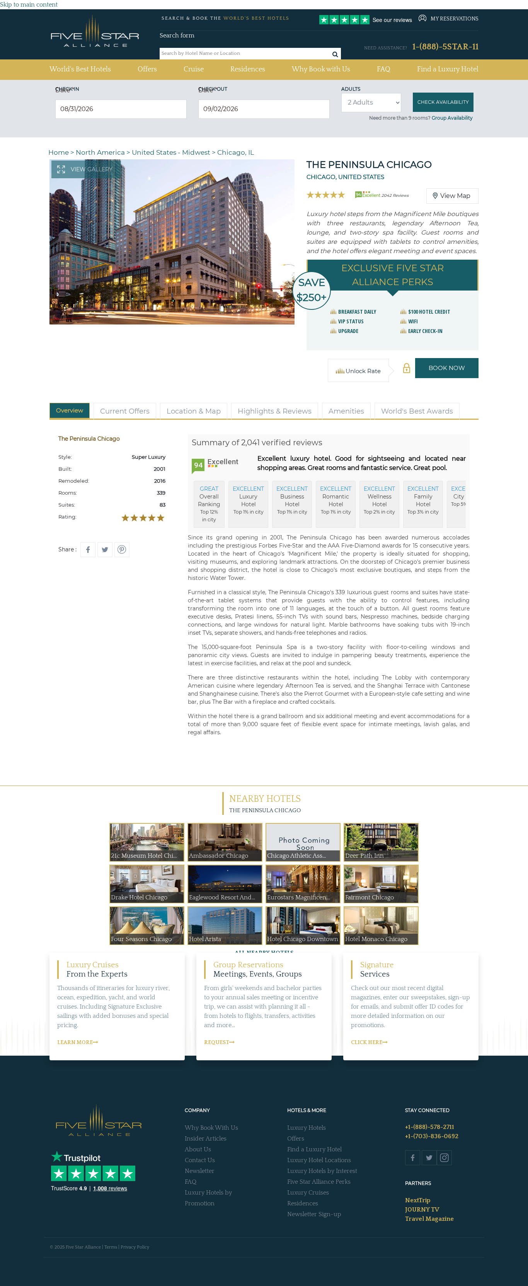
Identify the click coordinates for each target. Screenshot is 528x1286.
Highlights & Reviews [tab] (275, 411)
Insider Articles (206, 1138)
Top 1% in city (248, 500)
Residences (247, 69)
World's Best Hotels (80, 69)
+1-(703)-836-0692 (431, 1136)
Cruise (194, 69)
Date (64, 90)
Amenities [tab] (346, 411)
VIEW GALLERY (91, 169)
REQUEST (216, 1042)
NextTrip (418, 1200)
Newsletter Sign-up (314, 1214)
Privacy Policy (135, 1247)
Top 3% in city (423, 500)
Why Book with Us (321, 69)
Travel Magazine (429, 1218)
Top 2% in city (379, 500)
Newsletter (200, 1171)
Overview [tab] (69, 410)
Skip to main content (29, 4)
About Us (198, 1149)
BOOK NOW (447, 368)
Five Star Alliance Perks (319, 1181)
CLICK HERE (366, 1042)
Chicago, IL (235, 152)
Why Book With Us (211, 1127)
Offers (147, 69)
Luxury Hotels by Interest (322, 1171)
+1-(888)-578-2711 (429, 1127)
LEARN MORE (75, 1042)
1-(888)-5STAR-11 (445, 47)
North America (100, 152)
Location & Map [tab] (194, 411)
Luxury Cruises (308, 1192)
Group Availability (452, 118)
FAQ (383, 69)
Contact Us (200, 1160)
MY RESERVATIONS (455, 19)
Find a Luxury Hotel (448, 69)
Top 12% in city (209, 503)
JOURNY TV (422, 1209)
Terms (110, 1247)
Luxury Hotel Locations (319, 1160)
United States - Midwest (171, 152)
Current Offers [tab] (125, 411)
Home (58, 152)
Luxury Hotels (306, 1127)
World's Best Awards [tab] (417, 411)
